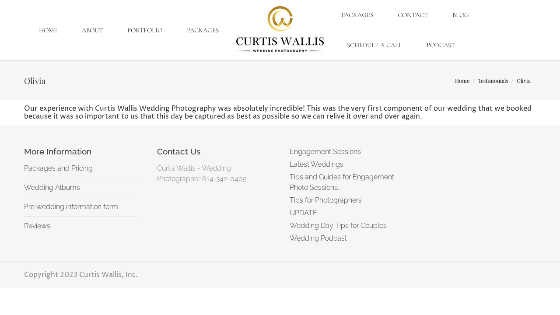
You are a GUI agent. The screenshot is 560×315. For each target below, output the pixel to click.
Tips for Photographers (326, 200)
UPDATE (303, 213)
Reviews (37, 226)
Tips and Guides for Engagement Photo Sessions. (342, 182)
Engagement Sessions (325, 151)
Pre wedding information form (71, 207)
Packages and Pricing (58, 168)
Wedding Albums (52, 187)
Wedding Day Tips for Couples (338, 225)
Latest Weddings (316, 164)
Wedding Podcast (318, 238)
